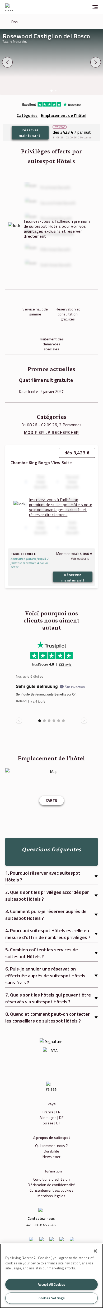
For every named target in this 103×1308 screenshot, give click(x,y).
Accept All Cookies (51, 1284)
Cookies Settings (52, 1298)
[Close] (95, 1251)
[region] (51, 1275)
